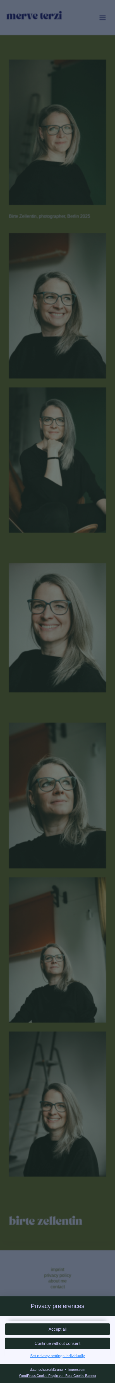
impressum (76, 1370)
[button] (57, 1343)
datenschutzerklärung (46, 1370)
